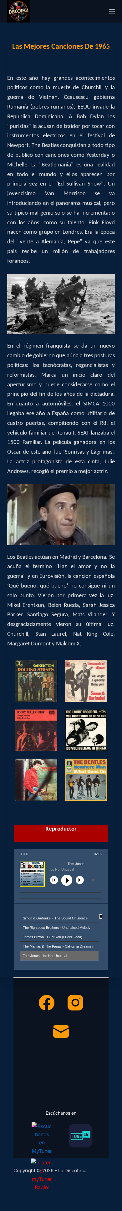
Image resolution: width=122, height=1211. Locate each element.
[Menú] (112, 11)
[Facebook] (46, 1002)
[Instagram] (75, 1002)
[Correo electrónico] (61, 1031)
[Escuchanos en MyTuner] (42, 1136)
